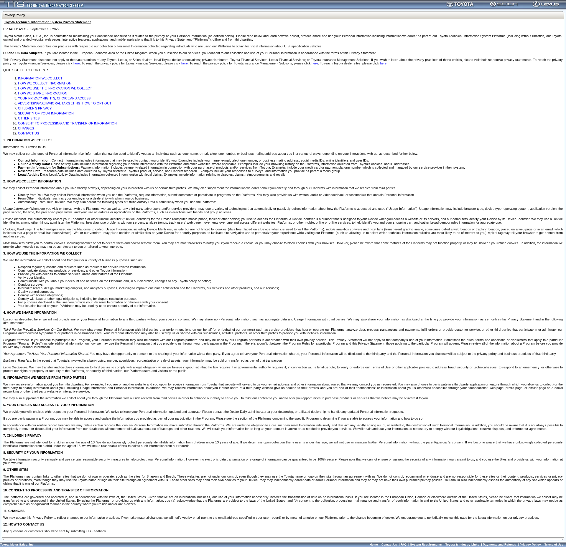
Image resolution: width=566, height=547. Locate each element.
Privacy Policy (530, 544)
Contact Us (389, 544)
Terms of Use (553, 544)
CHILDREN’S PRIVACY (35, 108)
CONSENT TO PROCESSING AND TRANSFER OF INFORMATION (67, 123)
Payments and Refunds (499, 544)
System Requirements (426, 544)
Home (374, 544)
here (76, 63)
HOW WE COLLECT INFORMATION (44, 83)
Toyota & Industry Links (462, 544)
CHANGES (26, 128)
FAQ (404, 544)
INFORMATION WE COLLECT (40, 78)
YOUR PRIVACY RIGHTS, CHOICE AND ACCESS (54, 98)
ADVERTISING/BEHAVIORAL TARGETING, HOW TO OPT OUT (64, 103)
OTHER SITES (29, 118)
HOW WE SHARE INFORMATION (42, 93)
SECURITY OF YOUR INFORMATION (46, 113)
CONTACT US (28, 133)
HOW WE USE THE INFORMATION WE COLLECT (55, 88)
